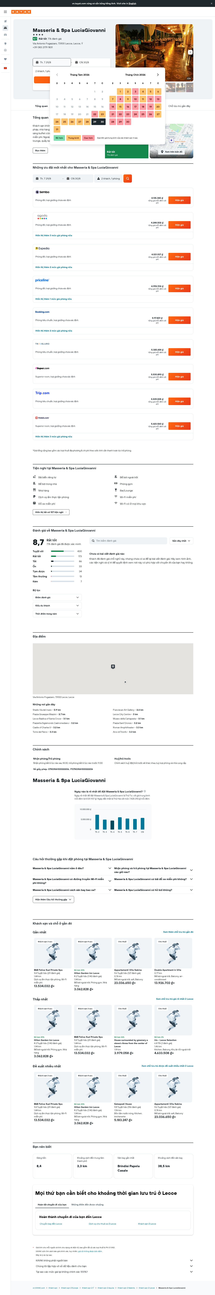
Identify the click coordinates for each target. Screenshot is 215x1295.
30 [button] (102, 121)
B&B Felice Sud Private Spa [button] (48, 970)
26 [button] (72, 121)
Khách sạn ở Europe (69, 1288)
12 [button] (72, 106)
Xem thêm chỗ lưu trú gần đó (178, 931)
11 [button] (64, 106)
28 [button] (87, 121)
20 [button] (79, 114)
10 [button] (57, 106)
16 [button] (102, 106)
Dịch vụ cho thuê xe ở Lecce (102, 1223)
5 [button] (72, 99)
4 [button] (64, 99)
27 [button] (79, 121)
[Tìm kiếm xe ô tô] (5, 34)
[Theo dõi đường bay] (5, 50)
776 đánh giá (54, 38)
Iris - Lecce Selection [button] (165, 1040)
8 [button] (95, 99)
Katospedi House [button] (123, 1104)
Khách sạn (53, 1288)
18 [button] (64, 114)
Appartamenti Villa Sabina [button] (128, 970)
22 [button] (94, 114)
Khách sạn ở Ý (88, 1288)
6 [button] (79, 99)
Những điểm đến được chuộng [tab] (87, 1204)
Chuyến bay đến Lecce (51, 1223)
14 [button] (87, 106)
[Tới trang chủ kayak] (21, 12)
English (132, 3)
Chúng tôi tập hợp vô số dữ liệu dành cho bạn (61, 1266)
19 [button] (72, 114)
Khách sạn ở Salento (126, 1288)
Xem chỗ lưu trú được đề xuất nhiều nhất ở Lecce (167, 1065)
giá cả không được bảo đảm (90, 1251)
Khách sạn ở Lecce (147, 1223)
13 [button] (80, 106)
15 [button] (95, 106)
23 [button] (102, 114)
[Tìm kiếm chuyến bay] (5, 21)
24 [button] (57, 121)
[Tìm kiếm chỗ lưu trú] (5, 28)
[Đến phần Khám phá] (5, 43)
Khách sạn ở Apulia (106, 1288)
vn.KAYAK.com (39, 1288)
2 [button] (102, 91)
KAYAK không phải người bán (52, 1260)
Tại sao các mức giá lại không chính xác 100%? (62, 1271)
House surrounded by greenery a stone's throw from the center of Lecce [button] (131, 1043)
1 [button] (94, 91)
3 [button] (57, 99)
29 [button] (94, 121)
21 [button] (87, 114)
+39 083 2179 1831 (43, 47)
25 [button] (64, 121)
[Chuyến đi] (5, 59)
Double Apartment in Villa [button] (167, 970)
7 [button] (87, 99)
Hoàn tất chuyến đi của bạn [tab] (52, 1204)
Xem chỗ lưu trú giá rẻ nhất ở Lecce (174, 998)
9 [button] (102, 99)
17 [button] (57, 114)
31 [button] (57, 129)
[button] (211, 3)
